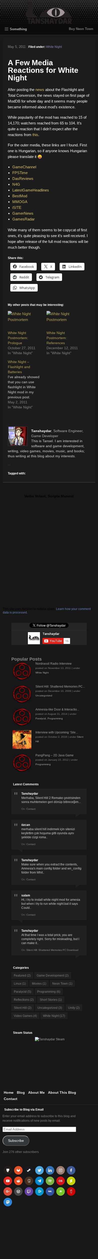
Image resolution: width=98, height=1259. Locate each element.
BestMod (19, 196)
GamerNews (22, 213)
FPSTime (20, 173)
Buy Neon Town (81, 29)
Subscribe (16, 1141)
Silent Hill (22, 1008)
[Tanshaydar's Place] (49, 21)
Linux (20, 983)
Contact (10, 1099)
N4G (16, 184)
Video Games (25, 1016)
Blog (21, 1092)
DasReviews (22, 178)
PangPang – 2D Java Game (54, 755)
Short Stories (51, 1000)
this (35, 135)
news (39, 89)
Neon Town (62, 983)
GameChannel (24, 167)
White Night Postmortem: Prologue (18, 338)
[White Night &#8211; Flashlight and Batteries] (27, 384)
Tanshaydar (41, 431)
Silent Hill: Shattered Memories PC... (60, 686)
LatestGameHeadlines (30, 190)
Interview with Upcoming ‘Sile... (56, 732)
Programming (55, 718)
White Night (54, 47)
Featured (22, 975)
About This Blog (62, 1092)
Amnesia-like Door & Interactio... (57, 709)
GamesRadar (23, 219)
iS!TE (16, 207)
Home (9, 1092)
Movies (39, 983)
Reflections (24, 1000)
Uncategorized (43, 695)
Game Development (53, 975)
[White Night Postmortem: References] (63, 320)
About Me (36, 1092)
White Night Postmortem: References (56, 338)
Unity (74, 1008)
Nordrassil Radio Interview (53, 663)
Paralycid (40, 718)
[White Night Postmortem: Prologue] (24, 320)
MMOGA (19, 202)
